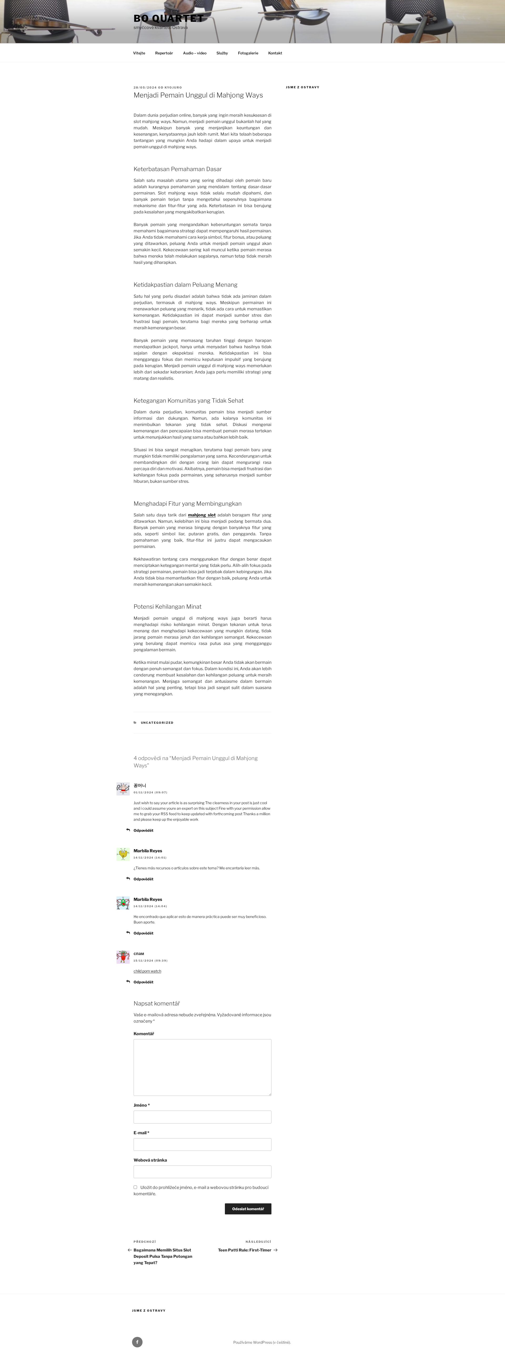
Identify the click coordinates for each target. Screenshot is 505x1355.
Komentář (144, 1033)
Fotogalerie (248, 53)
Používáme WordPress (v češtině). (262, 1342)
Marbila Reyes (148, 850)
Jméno (142, 1105)
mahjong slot (202, 514)
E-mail (141, 1132)
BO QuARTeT (169, 18)
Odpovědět (143, 830)
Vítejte (139, 53)
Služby (222, 53)
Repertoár (164, 53)
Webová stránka (150, 1160)
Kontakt (275, 53)
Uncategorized (157, 723)
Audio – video (194, 53)
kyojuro (173, 87)
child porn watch (147, 971)
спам (139, 953)
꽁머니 (140, 785)
